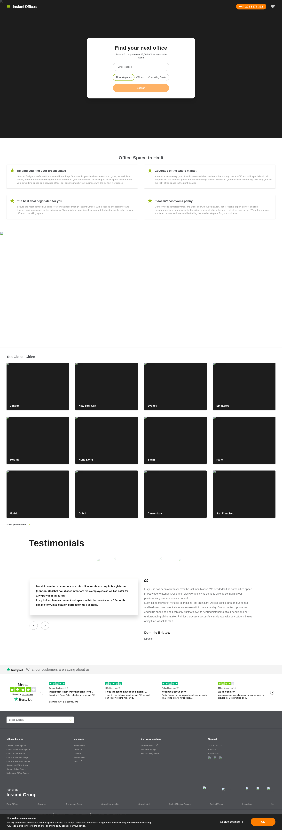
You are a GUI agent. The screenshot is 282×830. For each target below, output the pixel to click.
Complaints (213, 753)
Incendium (247, 804)
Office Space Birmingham (18, 750)
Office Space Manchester (18, 761)
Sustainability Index (150, 753)
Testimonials (56, 543)
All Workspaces (124, 77)
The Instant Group (74, 804)
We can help (79, 746)
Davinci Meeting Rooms (180, 804)
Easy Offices (12, 804)
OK (263, 821)
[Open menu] (8, 6)
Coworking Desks (157, 77)
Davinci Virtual (216, 804)
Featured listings (149, 750)
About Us (78, 750)
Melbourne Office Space (18, 773)
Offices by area (15, 739)
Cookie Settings (230, 821)
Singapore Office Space (17, 765)
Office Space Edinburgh (17, 757)
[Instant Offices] (25, 6)
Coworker (42, 804)
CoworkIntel (143, 804)
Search (141, 88)
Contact (212, 739)
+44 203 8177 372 (216, 746)
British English (16, 719)
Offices (139, 77)
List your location (151, 739)
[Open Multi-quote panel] (272, 6)
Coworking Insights (110, 804)
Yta (272, 804)
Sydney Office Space (16, 769)
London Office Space (16, 746)
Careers (77, 753)
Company (79, 739)
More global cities (16, 524)
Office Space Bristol (16, 753)
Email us (212, 750)
